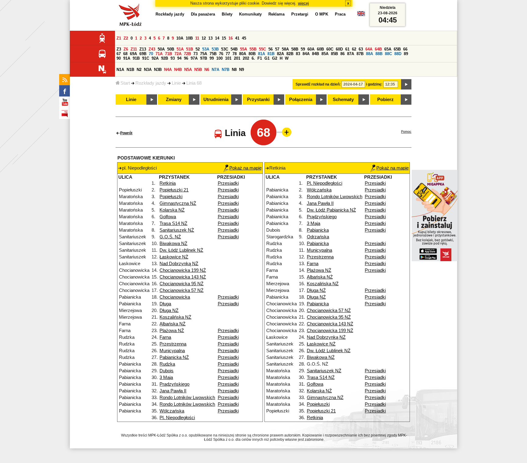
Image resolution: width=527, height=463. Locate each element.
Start (125, 83)
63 (361, 49)
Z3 (119, 49)
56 (270, 49)
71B (168, 53)
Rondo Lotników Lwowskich (187, 397)
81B (270, 53)
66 (405, 49)
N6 (206, 69)
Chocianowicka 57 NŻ (181, 290)
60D (339, 49)
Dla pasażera (203, 14)
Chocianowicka (175, 297)
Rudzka (167, 364)
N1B (130, 69)
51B (189, 49)
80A (242, 53)
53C (224, 49)
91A (126, 58)
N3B (158, 69)
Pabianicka (318, 230)
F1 (259, 58)
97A (194, 58)
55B (252, 49)
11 (197, 38)
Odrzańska (318, 236)
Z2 (126, 38)
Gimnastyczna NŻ (178, 203)
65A (387, 49)
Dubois (167, 370)
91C (145, 58)
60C (329, 49)
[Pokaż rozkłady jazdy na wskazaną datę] (406, 84)
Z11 (134, 49)
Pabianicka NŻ (174, 357)
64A (368, 49)
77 (228, 53)
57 (277, 49)
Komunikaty (250, 14)
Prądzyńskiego (174, 384)
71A (159, 53)
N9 (241, 69)
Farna (165, 337)
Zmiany (173, 99)
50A (161, 49)
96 (186, 58)
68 (125, 53)
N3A (148, 69)
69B (142, 53)
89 (406, 53)
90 (119, 58)
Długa (165, 303)
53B (215, 49)
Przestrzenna (173, 344)
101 (228, 58)
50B (170, 49)
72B (187, 53)
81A (261, 53)
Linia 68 (194, 83)
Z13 (142, 49)
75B (213, 53)
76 (221, 53)
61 (347, 49)
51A (180, 49)
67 (119, 53)
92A (155, 58)
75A (203, 53)
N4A (168, 69)
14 (217, 38)
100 (219, 58)
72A (177, 53)
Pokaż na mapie (245, 168)
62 (354, 49)
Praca (340, 14)
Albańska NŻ (172, 323)
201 (237, 58)
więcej (303, 3)
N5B (198, 69)
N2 (139, 69)
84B (315, 53)
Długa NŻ (169, 310)
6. (253, 58)
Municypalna (172, 350)
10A (179, 38)
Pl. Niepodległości (177, 417)
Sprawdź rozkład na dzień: (318, 84)
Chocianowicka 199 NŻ (183, 270)
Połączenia (300, 99)
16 (230, 38)
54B (234, 49)
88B (378, 53)
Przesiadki (228, 183)
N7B (225, 69)
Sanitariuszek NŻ (177, 230)
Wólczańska (172, 411)
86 (342, 53)
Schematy (343, 99)
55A (243, 49)
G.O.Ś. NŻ (170, 236)
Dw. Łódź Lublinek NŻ (181, 250)
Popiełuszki (171, 196)
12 (204, 38)
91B (136, 58)
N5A (188, 69)
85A (324, 53)
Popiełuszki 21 (174, 190)
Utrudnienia (215, 99)
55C (262, 49)
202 (246, 58)
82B (289, 53)
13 (210, 38)
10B (189, 38)
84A (306, 53)
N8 (234, 69)
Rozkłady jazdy (150, 83)
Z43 (152, 49)
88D (397, 53)
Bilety (227, 14)
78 (234, 53)
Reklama (276, 14)
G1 (267, 58)
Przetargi (299, 14)
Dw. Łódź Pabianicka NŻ (331, 210)
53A (205, 49)
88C (388, 53)
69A (133, 53)
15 (224, 38)
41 (237, 38)
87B (360, 53)
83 (298, 53)
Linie (176, 83)
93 (172, 58)
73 (195, 53)
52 (197, 49)
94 (179, 58)
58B (294, 49)
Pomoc (406, 131)
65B (397, 49)
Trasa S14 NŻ (173, 223)
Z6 (126, 49)
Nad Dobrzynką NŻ (179, 263)
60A (310, 49)
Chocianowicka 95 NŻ (181, 283)
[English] (361, 15)
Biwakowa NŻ (173, 243)
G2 (274, 58)
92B (164, 58)
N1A (120, 69)
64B (378, 49)
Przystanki (258, 99)
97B (203, 58)
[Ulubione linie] (285, 132)
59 (303, 49)
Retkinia (168, 183)
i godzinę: (374, 84)
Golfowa (168, 216)
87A (350, 53)
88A (369, 53)
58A (285, 49)
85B (334, 53)
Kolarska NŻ (172, 210)
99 (212, 58)
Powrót (126, 133)
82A (280, 53)
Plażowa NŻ (172, 330)
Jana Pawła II (173, 390)
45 (244, 38)
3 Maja (166, 377)
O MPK (321, 14)
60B (320, 49)
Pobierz (385, 99)
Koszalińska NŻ (175, 317)
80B (252, 53)
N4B (178, 69)
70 (151, 53)
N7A (215, 69)
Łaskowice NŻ (174, 256)
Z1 (119, 38)
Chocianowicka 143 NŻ (183, 277)
